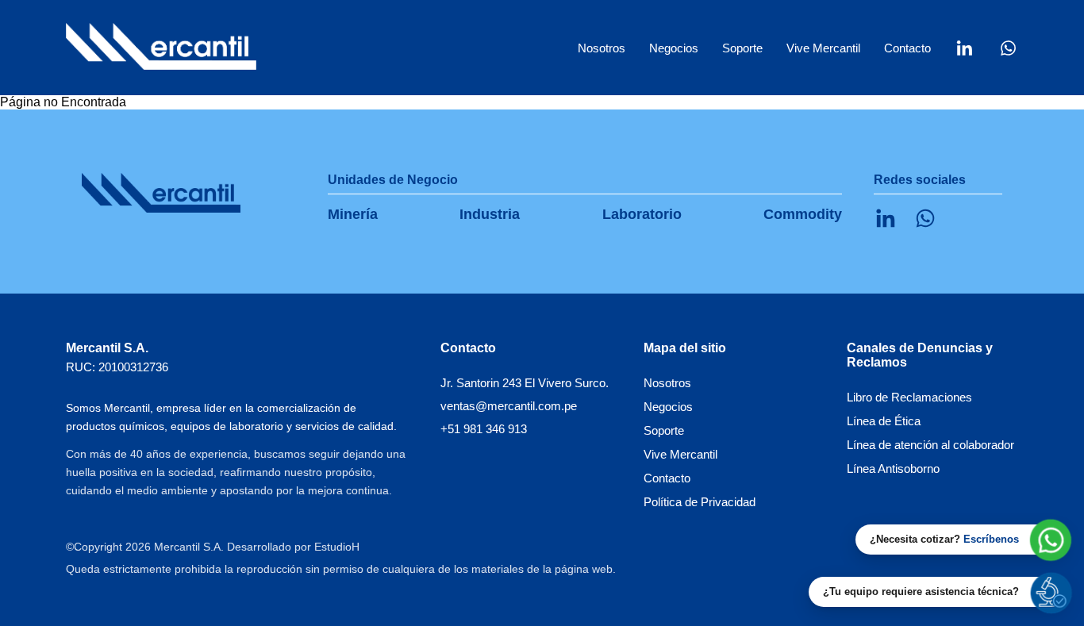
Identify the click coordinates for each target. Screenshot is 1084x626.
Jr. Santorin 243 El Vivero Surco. (524, 383)
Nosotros (601, 48)
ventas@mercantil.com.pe (508, 406)
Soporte (742, 48)
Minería (353, 214)
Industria (489, 214)
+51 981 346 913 (483, 429)
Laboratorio (642, 214)
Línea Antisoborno (893, 468)
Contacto (907, 48)
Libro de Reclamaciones (909, 397)
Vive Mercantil (823, 48)
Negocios (668, 406)
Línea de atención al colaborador (930, 444)
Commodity (802, 214)
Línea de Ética (884, 421)
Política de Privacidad (699, 502)
